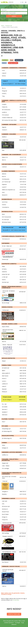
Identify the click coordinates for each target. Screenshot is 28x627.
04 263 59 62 (23, 187)
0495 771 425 (23, 509)
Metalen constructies (8, 358)
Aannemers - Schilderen (9, 134)
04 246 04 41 (23, 386)
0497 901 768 (23, 120)
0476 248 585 (23, 150)
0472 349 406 (23, 274)
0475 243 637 (23, 271)
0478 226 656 (22, 522)
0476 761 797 (23, 219)
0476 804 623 (23, 239)
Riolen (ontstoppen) (8, 435)
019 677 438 (23, 184)
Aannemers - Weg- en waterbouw (11, 154)
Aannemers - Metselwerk (9, 124)
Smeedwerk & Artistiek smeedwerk (12, 452)
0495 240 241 (23, 279)
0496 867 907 (23, 326)
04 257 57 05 (23, 503)
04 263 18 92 (23, 562)
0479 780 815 (23, 181)
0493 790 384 (23, 431)
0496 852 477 (23, 195)
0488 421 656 (23, 302)
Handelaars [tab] (5, 60)
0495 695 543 (23, 259)
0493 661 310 (23, 214)
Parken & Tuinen (6, 365)
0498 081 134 (23, 129)
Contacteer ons (14, 614)
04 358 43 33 (23, 361)
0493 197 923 (23, 391)
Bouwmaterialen (7, 199)
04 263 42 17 (23, 511)
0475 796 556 (23, 192)
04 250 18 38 (23, 75)
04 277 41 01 (23, 448)
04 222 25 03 (23, 117)
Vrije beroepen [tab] (19, 60)
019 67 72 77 (23, 246)
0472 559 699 (22, 397)
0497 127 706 (23, 381)
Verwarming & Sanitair (8, 498)
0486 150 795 (23, 383)
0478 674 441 (23, 91)
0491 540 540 (23, 368)
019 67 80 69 (23, 204)
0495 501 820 (22, 81)
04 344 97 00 (23, 207)
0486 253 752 (23, 375)
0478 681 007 (23, 468)
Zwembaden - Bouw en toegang (11, 566)
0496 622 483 (23, 412)
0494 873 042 (23, 445)
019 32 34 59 (23, 409)
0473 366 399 (23, 378)
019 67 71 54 (23, 176)
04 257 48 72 (23, 269)
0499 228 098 (23, 406)
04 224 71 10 (23, 160)
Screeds (4, 442)
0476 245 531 (22, 536)
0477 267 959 (23, 222)
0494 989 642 (23, 109)
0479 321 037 (23, 282)
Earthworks (5, 243)
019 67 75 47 (23, 389)
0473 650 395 (23, 414)
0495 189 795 (23, 421)
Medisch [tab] (4, 63)
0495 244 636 (22, 227)
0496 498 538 (22, 249)
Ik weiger (17, 622)
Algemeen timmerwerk (8, 171)
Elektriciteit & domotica (9, 263)
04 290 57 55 (23, 115)
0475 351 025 (23, 404)
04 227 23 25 (23, 514)
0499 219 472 (23, 179)
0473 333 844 (23, 189)
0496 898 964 (23, 455)
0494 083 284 (23, 70)
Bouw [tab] (11, 60)
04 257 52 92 (23, 173)
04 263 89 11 (23, 586)
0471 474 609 (23, 107)
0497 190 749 (22, 551)
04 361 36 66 (23, 202)
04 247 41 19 (23, 167)
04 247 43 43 (23, 137)
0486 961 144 (22, 330)
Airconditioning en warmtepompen (12, 164)
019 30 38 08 (23, 104)
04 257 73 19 (23, 127)
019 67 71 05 (23, 157)
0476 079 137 (23, 73)
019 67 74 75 (23, 428)
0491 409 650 (23, 266)
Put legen (5, 426)
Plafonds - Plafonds (8, 419)
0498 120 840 (23, 370)
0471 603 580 (23, 341)
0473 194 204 (23, 494)
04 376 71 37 (23, 277)
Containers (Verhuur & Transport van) (13, 236)
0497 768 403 (23, 373)
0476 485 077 (22, 570)
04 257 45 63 (22, 344)
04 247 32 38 (23, 517)
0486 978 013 (23, 491)
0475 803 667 (22, 291)
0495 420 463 (22, 140)
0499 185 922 (23, 93)
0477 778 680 (23, 463)
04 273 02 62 (23, 506)
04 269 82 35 (22, 310)
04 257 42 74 (23, 465)
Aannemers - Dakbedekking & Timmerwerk (14, 67)
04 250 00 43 (22, 481)
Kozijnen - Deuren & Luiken (9, 323)
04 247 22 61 (23, 519)
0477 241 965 (23, 217)
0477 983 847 (23, 533)
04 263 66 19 (23, 88)
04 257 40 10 (23, 96)
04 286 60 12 (23, 501)
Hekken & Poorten (7, 307)
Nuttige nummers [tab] (13, 63)
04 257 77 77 (23, 112)
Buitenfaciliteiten (7, 211)
